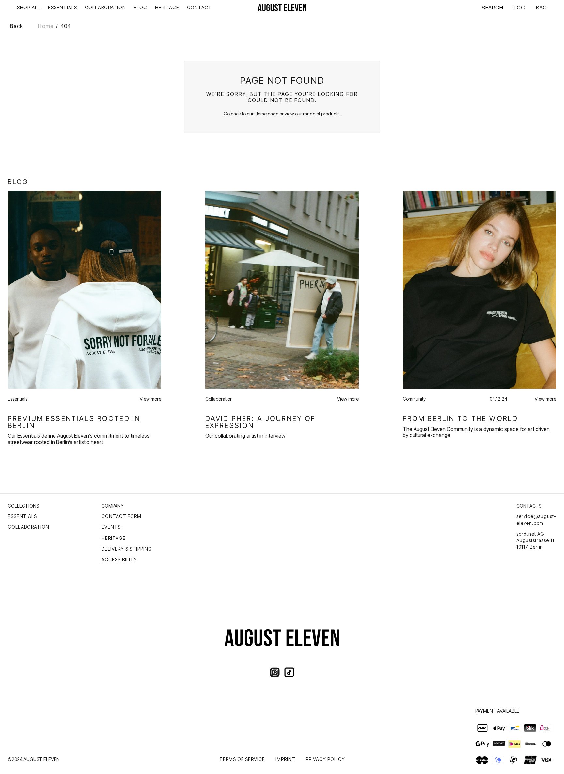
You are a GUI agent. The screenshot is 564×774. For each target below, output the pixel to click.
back (16, 26)
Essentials (22, 516)
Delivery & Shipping (127, 549)
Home (45, 26)
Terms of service (242, 759)
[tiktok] (289, 672)
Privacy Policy (325, 759)
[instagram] (275, 672)
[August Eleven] (282, 7)
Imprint (285, 759)
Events (111, 527)
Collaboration (28, 527)
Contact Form (121, 516)
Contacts (528, 505)
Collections (23, 505)
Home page (266, 113)
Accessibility (119, 559)
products (330, 113)
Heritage (114, 538)
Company (113, 505)
